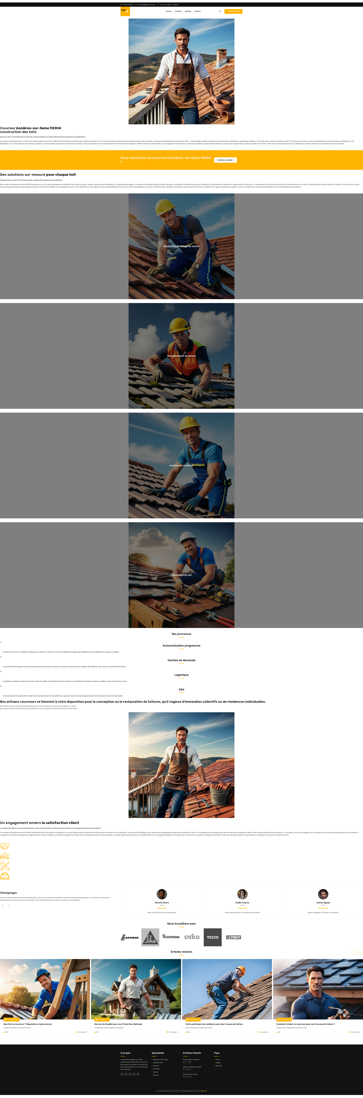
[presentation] (2, 905)
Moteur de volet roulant (190, 1074)
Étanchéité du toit (181, 575)
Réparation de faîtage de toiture (181, 246)
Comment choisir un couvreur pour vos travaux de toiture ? (305, 1024)
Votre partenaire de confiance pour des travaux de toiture (214, 1024)
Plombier (156, 1066)
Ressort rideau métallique (191, 1059)
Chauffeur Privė (158, 1063)
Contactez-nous (233, 11)
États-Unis (219, 1066)
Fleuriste (156, 1075)
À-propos (178, 11)
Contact (197, 11)
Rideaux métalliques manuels (192, 1067)
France (218, 1059)
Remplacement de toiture (181, 355)
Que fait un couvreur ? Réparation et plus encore (27, 1024)
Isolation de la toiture (182, 465)
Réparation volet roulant (160, 1059)
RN (6, 1032)
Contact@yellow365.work (146, 4)
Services (188, 11)
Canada (218, 1063)
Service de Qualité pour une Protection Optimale (118, 1024)
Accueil (169, 11)
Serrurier (156, 1072)
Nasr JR (204, 1091)
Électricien (156, 1069)
